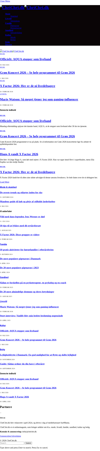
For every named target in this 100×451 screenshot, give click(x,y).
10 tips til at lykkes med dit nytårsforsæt (20, 225)
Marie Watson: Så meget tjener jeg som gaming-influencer (39, 99)
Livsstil (8, 18)
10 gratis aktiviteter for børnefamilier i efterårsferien (27, 249)
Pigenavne (14, 26)
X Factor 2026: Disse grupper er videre (19, 234)
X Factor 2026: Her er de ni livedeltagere (27, 86)
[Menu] (1, 49)
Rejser (13, 40)
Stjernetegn (15, 21)
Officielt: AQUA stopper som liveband (25, 59)
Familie (8, 23)
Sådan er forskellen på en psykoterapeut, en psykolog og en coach (33, 282)
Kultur (8, 35)
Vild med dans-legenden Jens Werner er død (22, 216)
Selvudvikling (16, 33)
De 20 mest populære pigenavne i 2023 (19, 267)
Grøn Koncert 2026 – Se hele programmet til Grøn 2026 (37, 72)
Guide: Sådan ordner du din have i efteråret (22, 364)
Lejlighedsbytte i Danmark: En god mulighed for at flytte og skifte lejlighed (38, 355)
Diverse (8, 44)
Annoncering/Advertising (10, 436)
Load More (4, 182)
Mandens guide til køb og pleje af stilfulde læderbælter (27, 201)
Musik (13, 37)
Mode (7, 14)
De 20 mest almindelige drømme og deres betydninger (27, 291)
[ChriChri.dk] (50, 7)
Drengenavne (15, 28)
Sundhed (9, 30)
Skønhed (14, 16)
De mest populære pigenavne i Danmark (20, 258)
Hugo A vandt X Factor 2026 (19, 154)
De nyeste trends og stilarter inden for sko (21, 192)
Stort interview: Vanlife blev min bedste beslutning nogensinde (31, 315)
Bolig (7, 42)
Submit (28, 443)
